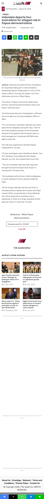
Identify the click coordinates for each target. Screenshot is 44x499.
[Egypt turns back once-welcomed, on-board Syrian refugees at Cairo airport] (32, 293)
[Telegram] (20, 37)
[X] (9, 37)
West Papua (28, 214)
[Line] (26, 37)
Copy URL (22, 229)
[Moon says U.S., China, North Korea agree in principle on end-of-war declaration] (11, 293)
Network (27, 480)
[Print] (36, 37)
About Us (6, 480)
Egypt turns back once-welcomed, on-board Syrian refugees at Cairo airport (32, 304)
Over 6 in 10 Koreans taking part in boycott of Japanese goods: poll (32, 278)
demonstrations (22, 218)
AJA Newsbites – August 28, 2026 (18, 9)
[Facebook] (4, 37)
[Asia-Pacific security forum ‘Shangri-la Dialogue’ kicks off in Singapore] (11, 267)
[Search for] (41, 4)
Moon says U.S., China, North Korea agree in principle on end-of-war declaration (11, 304)
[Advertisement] (22, 342)
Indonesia (15, 214)
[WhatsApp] (15, 37)
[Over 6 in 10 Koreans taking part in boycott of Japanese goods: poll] (32, 267)
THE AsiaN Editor (9, 27)
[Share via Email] (31, 37)
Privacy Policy (22, 483)
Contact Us (35, 483)
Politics (6, 14)
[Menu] (3, 4)
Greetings (16, 480)
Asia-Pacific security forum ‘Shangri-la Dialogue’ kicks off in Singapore (10, 278)
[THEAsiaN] (22, 3)
